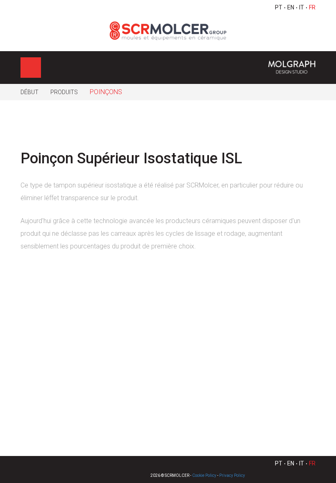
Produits (64, 92)
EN (290, 7)
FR (312, 7)
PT (278, 7)
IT (301, 7)
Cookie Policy (204, 475)
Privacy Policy (232, 475)
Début (29, 92)
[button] (305, 136)
